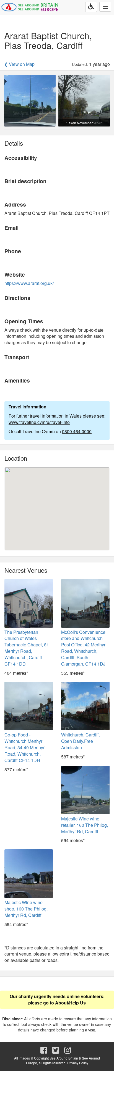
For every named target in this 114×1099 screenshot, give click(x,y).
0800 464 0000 (77, 431)
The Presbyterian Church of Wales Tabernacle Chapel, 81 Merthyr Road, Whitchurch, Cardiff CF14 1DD (26, 648)
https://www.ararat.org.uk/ (29, 283)
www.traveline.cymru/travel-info (39, 422)
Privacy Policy (77, 1062)
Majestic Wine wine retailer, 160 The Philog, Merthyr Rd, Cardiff (84, 825)
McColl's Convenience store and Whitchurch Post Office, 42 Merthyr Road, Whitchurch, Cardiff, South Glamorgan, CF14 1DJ (83, 648)
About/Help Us (70, 1002)
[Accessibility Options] (91, 7)
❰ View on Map (19, 64)
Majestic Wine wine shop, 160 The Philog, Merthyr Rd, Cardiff (26, 908)
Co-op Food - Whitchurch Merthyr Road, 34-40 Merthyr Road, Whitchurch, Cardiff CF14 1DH (24, 747)
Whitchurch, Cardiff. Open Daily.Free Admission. (80, 741)
